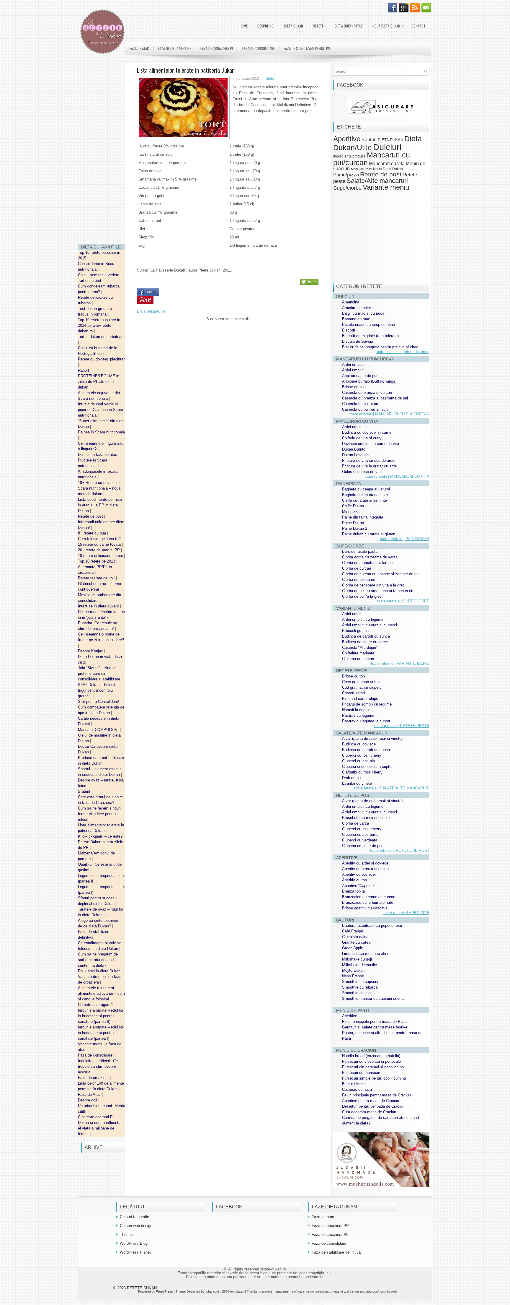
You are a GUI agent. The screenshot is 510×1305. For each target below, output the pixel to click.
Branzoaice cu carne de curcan (368, 897)
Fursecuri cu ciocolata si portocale (371, 1061)
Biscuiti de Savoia (357, 341)
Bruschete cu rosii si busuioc (367, 817)
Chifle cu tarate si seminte (364, 500)
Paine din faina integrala (362, 517)
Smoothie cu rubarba (359, 987)
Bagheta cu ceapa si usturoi (366, 489)
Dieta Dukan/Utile (349, 25)
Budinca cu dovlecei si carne (366, 432)
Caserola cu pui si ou (360, 404)
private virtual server (344, 1291)
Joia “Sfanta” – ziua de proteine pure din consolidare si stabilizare (99, 673)
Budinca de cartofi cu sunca (366, 636)
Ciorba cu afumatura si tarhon (367, 562)
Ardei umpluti (353, 370)
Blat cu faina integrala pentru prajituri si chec (380, 347)
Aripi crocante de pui (359, 375)
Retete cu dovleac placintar (101, 359)
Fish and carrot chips (360, 698)
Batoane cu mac (356, 319)
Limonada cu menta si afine (365, 953)
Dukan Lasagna (355, 455)
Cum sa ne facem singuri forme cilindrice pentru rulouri (99, 814)
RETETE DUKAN (142, 1288)
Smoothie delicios (357, 993)
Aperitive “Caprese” (358, 885)
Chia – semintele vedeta (99, 275)
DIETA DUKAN (293, 25)
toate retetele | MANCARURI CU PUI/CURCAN (389, 414)
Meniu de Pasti (361, 169)
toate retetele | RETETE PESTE (401, 726)
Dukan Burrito (353, 449)
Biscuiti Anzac (354, 1084)
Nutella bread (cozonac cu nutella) (371, 1056)
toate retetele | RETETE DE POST (399, 850)
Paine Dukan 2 (354, 528)
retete (269, 79)
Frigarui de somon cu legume (367, 704)
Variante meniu (386, 187)
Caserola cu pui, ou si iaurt (365, 409)
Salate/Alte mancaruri (377, 180)
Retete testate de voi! (97, 578)
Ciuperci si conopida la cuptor (367, 766)
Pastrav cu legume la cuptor (366, 721)
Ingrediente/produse (349, 156)
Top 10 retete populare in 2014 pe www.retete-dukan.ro (99, 325)
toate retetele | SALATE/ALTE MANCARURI (391, 788)
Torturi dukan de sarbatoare (101, 336)
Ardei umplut (353, 364)
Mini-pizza (350, 511)
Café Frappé (352, 931)
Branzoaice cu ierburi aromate (367, 902)
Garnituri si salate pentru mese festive (374, 1027)
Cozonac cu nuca (357, 1089)
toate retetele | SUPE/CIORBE (403, 601)
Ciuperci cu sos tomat (361, 834)
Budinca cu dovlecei (359, 744)
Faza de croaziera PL (216, 48)
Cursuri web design (136, 1225)
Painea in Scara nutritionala (101, 432)
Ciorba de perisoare (358, 579)
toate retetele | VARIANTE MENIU (400, 663)
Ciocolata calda (355, 937)
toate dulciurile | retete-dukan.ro (402, 352)
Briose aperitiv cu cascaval (365, 908)
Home (244, 25)
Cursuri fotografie (134, 1217)
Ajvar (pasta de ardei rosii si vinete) (372, 738)
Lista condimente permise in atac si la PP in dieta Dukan (100, 505)
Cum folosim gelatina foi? (100, 539)
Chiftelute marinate (358, 653)
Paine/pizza (346, 175)
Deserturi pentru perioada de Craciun (373, 1106)
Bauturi (369, 139)
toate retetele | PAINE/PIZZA (404, 539)
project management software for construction (295, 1291)
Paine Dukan (353, 523)
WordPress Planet (135, 1252)
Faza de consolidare (96, 1055)
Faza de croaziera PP (175, 48)
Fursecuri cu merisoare (361, 1072)
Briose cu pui (353, 387)
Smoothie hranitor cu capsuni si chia (373, 998)
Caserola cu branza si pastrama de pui (375, 398)
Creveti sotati (353, 693)
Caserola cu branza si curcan (367, 392)
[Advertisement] (101, 150)
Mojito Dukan (353, 970)
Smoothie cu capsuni (360, 981)
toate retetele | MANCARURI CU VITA (396, 476)
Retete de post (91, 516)
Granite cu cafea (356, 942)
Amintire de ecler (356, 307)
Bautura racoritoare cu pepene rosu (372, 925)
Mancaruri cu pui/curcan (371, 158)
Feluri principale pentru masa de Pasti (374, 1021)
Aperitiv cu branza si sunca (365, 869)
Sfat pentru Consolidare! (99, 701)
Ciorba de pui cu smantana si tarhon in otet (379, 591)
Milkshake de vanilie (359, 965)
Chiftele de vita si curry (362, 438)
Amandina (350, 302)
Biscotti (348, 330)
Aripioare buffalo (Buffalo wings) (369, 381)
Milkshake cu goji (357, 959)
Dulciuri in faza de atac (98, 454)
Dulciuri (387, 147)
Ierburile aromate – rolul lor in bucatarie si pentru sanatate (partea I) (100, 1033)
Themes (127, 1234)
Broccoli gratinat (356, 630)
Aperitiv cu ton (354, 880)
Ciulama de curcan (358, 658)
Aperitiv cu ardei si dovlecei (365, 863)
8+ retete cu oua (92, 533)
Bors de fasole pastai (360, 551)
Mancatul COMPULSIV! (99, 729)
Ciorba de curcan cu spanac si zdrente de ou (380, 574)
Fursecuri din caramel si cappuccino (373, 1067)
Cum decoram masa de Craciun (369, 1112)
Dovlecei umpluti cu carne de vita (370, 443)
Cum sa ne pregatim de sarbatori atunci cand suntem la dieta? (98, 960)
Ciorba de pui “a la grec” (362, 596)
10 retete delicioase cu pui (101, 555)
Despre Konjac (91, 651)
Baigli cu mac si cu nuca (363, 313)
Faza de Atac (90, 1094)
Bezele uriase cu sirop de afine (368, 324)
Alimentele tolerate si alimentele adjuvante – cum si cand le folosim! (101, 993)
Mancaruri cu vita (387, 163)
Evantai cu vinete (357, 783)
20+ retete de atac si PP (99, 550)
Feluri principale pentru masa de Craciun (376, 1095)
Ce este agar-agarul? (96, 1004)
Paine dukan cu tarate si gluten (368, 534)
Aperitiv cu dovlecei (359, 874)
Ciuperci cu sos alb (358, 761)
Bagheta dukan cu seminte (365, 495)
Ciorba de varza (355, 823)
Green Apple (352, 948)
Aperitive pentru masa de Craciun (370, 1100)
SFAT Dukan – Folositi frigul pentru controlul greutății (97, 690)
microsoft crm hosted (381, 1291)
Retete (319, 25)
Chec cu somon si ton (361, 682)
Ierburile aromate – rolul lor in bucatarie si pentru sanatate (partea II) (100, 1016)
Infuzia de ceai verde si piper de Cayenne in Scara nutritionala (100, 409)
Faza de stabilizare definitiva (307, 48)
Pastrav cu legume (358, 715)
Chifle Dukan (353, 506)
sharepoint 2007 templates (225, 1291)
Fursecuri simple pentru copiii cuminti (374, 1078)
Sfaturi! (84, 791)
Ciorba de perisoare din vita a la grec (373, 585)
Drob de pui (352, 778)
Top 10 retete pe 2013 (97, 561)
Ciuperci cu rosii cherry (361, 755)
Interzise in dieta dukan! (99, 606)
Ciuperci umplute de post (363, 846)
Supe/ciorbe (347, 188)
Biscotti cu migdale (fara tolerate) (370, 336)
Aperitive (346, 139)
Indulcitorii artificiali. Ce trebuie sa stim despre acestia (98, 1066)
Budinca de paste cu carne (365, 642)
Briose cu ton (353, 676)
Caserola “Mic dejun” (359, 647)
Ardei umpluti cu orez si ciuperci (369, 625)
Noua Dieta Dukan (387, 25)
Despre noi (265, 25)
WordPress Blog (134, 1243)
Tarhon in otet (90, 280)
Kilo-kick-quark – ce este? (101, 836)
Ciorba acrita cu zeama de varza (370, 557)
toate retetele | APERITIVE (406, 913)
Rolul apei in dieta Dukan (100, 971)
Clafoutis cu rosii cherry (362, 772)
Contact (418, 25)
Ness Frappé (353, 976)
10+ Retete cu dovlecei (98, 482)
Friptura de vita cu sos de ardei (368, 460)
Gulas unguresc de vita (362, 471)
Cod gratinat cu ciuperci (362, 687)
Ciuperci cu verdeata (359, 840)
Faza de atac (139, 48)
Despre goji (88, 1100)
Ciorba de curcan (356, 568)
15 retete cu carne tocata (100, 544)
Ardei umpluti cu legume (362, 619)
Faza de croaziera (94, 1077)
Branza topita (353, 891)
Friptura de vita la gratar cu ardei (370, 466)
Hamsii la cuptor (356, 710)
